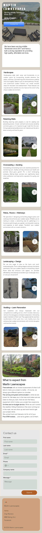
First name (6, 438)
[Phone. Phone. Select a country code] (7, 465)
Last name (6, 446)
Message (7, 478)
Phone (5, 462)
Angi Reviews (8, 514)
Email (5, 454)
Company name (8, 470)
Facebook (7, 520)
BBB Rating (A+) (10, 517)
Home (6, 511)
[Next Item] (34, 104)
